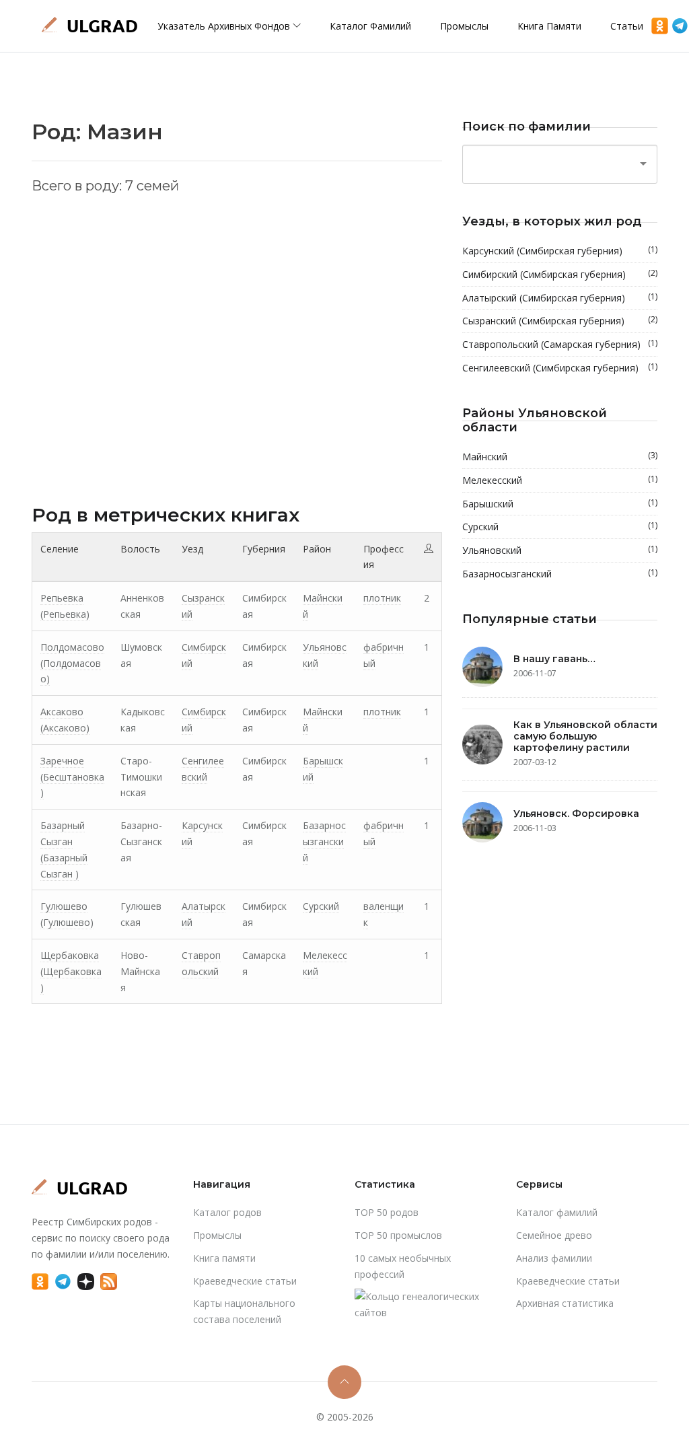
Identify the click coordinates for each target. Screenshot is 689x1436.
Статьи (626, 26)
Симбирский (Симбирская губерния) (559, 274)
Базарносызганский (324, 841)
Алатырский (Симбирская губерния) (559, 297)
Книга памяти (549, 26)
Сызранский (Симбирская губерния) (559, 320)
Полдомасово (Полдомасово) (72, 663)
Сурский (321, 906)
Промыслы (464, 26)
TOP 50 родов (387, 1212)
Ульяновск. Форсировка (576, 813)
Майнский (559, 456)
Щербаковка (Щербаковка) (71, 971)
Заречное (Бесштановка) (72, 776)
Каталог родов (227, 1212)
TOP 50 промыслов (398, 1235)
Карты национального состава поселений (244, 1311)
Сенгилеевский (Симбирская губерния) (559, 367)
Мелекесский (559, 480)
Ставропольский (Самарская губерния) (559, 344)
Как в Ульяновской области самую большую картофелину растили (585, 736)
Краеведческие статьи (245, 1281)
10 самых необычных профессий (403, 1266)
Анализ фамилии (554, 1258)
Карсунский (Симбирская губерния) (559, 250)
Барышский (559, 503)
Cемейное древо (554, 1235)
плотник (382, 597)
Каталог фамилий (370, 26)
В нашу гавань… (554, 659)
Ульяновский (559, 550)
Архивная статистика (565, 1303)
